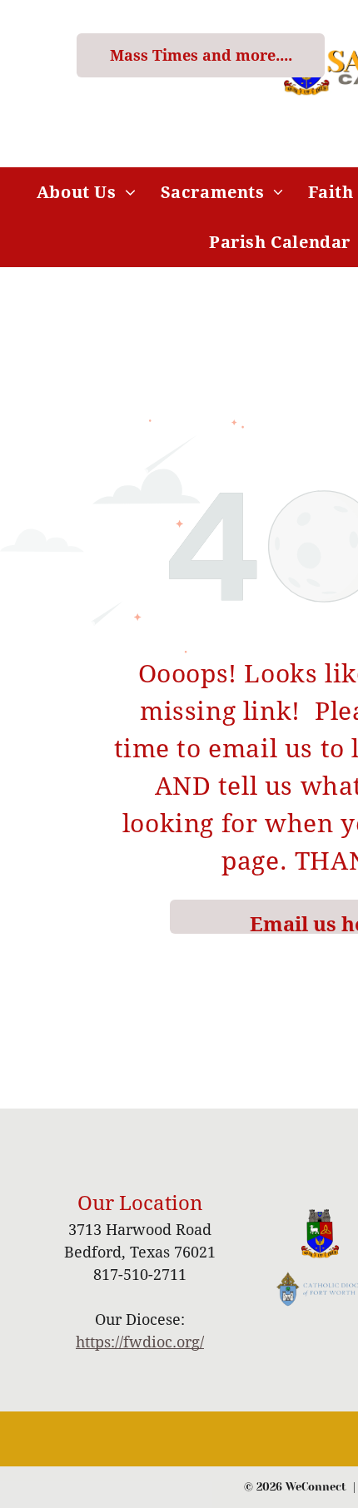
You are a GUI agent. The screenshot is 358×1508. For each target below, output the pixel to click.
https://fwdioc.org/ (140, 1342)
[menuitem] (86, 192)
